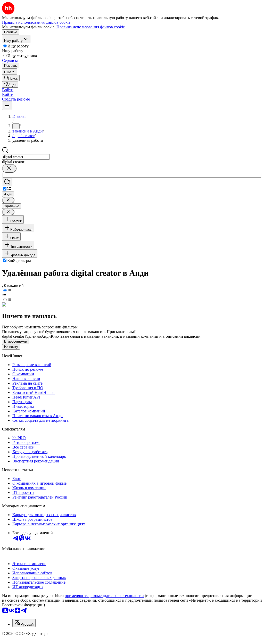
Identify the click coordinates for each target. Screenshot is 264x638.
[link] (11, 78)
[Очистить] (9, 168)
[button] (7, 90)
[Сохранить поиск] (7, 182)
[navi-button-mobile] (7, 106)
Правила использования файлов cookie (90, 27)
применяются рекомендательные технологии (104, 595)
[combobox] (26, 157)
